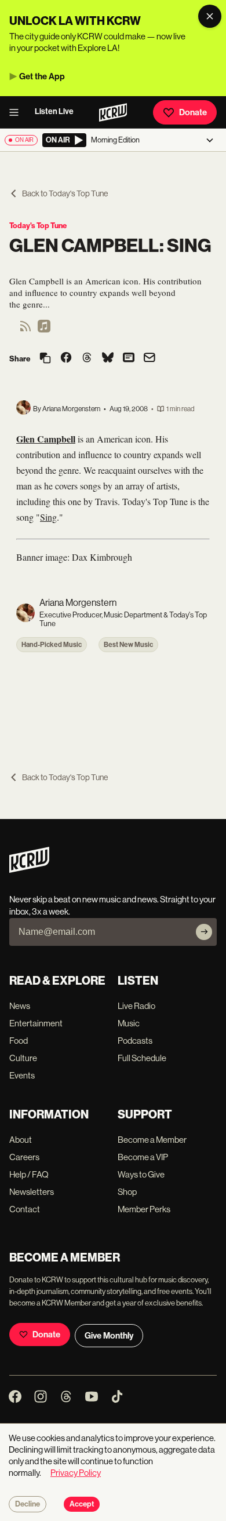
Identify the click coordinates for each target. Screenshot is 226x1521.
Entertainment (36, 1023)
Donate (193, 112)
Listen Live (54, 111)
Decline (27, 1504)
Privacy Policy (75, 1473)
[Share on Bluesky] (108, 358)
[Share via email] (149, 359)
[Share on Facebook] (66, 358)
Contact (24, 1209)
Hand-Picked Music (51, 645)
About (20, 1140)
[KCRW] (29, 870)
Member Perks (144, 1209)
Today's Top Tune (38, 225)
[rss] (25, 329)
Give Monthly (109, 1335)
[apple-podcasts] (44, 329)
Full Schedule (142, 1058)
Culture (23, 1058)
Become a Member (152, 1140)
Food (18, 1040)
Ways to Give (141, 1174)
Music (129, 1023)
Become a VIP (143, 1157)
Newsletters (31, 1192)
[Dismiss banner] (209, 16)
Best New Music (128, 645)
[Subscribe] (204, 932)
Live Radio (136, 1006)
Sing (48, 517)
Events (22, 1075)
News (19, 1006)
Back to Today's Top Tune (65, 193)
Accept (82, 1504)
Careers (24, 1157)
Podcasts (135, 1040)
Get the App (42, 76)
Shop (127, 1192)
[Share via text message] (128, 358)
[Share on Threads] (87, 358)
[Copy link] (45, 358)
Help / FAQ (29, 1174)
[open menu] (17, 112)
